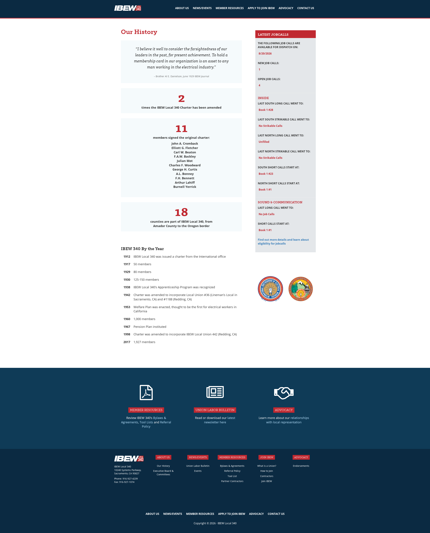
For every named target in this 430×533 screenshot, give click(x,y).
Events (198, 470)
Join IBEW (266, 481)
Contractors (266, 476)
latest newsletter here (219, 420)
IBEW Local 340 (127, 8)
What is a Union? (266, 465)
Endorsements (301, 465)
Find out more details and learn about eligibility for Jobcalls (283, 241)
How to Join (266, 470)
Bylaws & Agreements (232, 465)
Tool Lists (146, 422)
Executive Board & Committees (163, 472)
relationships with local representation (287, 420)
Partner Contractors (232, 481)
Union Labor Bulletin (197, 465)
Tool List (232, 476)
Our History (163, 465)
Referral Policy (232, 470)
